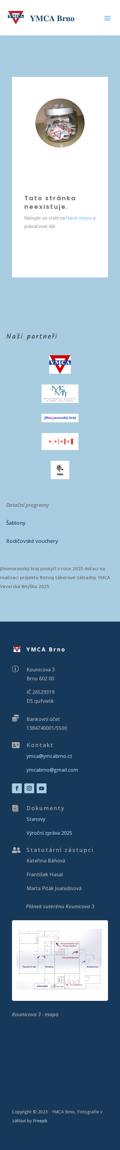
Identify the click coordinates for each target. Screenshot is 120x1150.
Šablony (16, 522)
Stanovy (35, 819)
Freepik (41, 1121)
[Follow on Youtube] (41, 788)
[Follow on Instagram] (29, 788)
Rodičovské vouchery (32, 540)
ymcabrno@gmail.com (52, 769)
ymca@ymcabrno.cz (49, 756)
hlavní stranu (79, 218)
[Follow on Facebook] (17, 788)
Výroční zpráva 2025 (49, 833)
